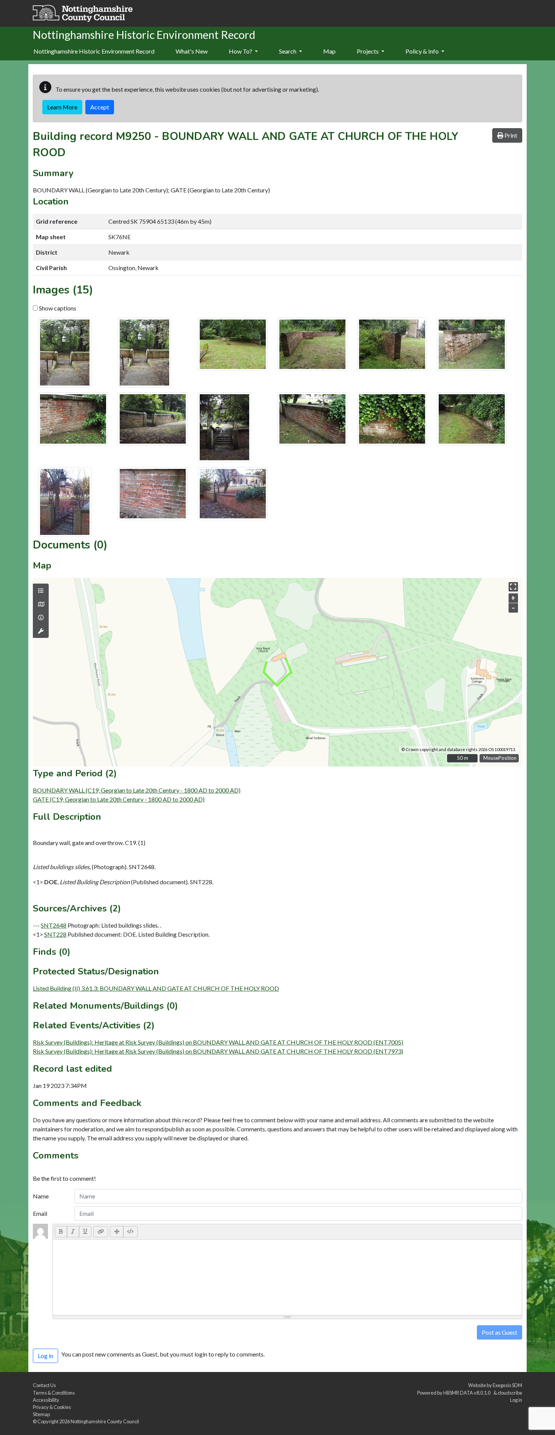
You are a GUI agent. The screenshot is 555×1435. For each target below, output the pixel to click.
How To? (241, 51)
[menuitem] (191, 51)
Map (329, 51)
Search (288, 51)
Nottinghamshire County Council (105, 1421)
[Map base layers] (40, 604)
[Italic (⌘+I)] (73, 1231)
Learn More (62, 107)
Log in (516, 1400)
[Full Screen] (116, 1231)
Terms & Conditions (54, 1393)
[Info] (40, 617)
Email (40, 1213)
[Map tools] (40, 631)
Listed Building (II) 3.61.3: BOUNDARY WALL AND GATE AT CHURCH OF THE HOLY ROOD (156, 988)
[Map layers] (40, 591)
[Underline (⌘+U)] (85, 1231)
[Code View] (130, 1231)
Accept (99, 107)
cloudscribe (510, 1393)
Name (41, 1196)
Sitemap (41, 1414)
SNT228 (55, 934)
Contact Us (44, 1385)
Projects (368, 51)
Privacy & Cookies (52, 1407)
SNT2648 (53, 925)
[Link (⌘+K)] (100, 1231)
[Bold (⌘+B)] (61, 1231)
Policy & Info (422, 51)
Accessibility (46, 1400)
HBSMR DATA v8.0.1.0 (467, 1393)
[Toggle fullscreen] (513, 587)
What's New (192, 51)
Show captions (57, 308)
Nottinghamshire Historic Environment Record (94, 51)
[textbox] (287, 1277)
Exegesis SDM (507, 1385)
